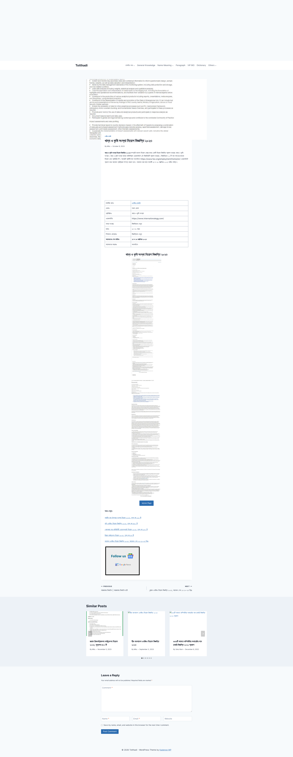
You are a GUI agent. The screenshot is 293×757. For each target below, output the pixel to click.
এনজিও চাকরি (108, 136)
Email (136, 719)
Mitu (108, 146)
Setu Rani (179, 649)
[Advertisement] (68, 45)
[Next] (203, 634)
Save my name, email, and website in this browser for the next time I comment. (136, 725)
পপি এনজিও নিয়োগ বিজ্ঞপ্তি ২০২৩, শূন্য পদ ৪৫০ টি (121, 523)
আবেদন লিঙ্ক (146, 503)
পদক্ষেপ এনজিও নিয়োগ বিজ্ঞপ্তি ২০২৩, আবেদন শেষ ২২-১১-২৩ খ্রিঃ (126, 541)
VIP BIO (191, 65)
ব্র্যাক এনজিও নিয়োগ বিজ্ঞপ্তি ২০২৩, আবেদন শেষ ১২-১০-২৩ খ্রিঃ (171, 588)
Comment (107, 688)
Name (105, 719)
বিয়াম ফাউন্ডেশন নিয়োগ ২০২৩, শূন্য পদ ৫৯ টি (119, 535)
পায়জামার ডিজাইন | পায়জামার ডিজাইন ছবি (114, 588)
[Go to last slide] (90, 634)
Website (168, 719)
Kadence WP (165, 750)
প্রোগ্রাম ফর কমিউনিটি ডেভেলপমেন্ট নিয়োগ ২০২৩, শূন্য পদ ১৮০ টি (126, 529)
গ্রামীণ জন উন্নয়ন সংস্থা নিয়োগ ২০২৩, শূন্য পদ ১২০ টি (123, 518)
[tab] (141, 658)
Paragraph (180, 65)
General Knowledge (146, 65)
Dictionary (201, 65)
